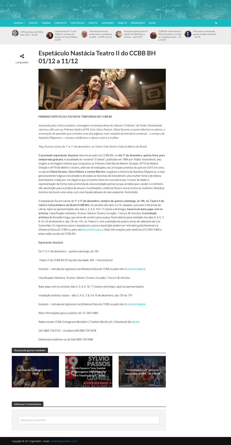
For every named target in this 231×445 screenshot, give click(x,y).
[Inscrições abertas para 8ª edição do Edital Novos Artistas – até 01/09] (119, 34)
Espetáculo (78, 22)
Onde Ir (122, 22)
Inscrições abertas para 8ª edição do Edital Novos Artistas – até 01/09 (136, 34)
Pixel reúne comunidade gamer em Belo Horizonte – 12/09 (204, 34)
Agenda (18, 22)
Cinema (46, 22)
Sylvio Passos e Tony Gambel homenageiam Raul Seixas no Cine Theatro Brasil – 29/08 (89, 372)
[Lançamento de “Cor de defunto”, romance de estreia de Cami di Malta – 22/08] (49, 35)
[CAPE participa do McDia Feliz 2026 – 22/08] (15, 33)
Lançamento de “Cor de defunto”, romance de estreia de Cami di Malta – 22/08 (67, 35)
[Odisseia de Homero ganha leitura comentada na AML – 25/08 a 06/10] (84, 34)
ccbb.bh (134, 322)
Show (152, 22)
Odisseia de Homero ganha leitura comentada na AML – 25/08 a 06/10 (100, 34)
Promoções (138, 22)
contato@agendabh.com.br (63, 441)
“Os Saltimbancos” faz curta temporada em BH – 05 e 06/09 (142, 371)
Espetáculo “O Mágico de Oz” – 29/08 (35, 371)
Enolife (33, 22)
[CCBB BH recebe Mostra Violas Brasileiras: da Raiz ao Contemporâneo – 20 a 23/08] (153, 35)
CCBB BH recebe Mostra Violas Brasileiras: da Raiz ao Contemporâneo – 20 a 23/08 (170, 35)
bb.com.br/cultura (92, 229)
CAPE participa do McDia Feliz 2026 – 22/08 (31, 33)
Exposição (108, 22)
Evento (93, 22)
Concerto (60, 22)
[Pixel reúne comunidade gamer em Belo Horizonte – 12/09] (188, 34)
